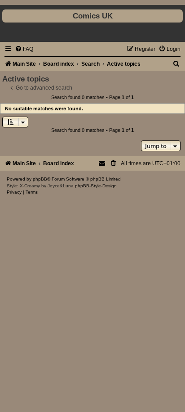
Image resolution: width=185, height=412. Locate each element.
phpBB (40, 179)
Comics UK (93, 16)
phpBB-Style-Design (96, 185)
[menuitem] (24, 49)
